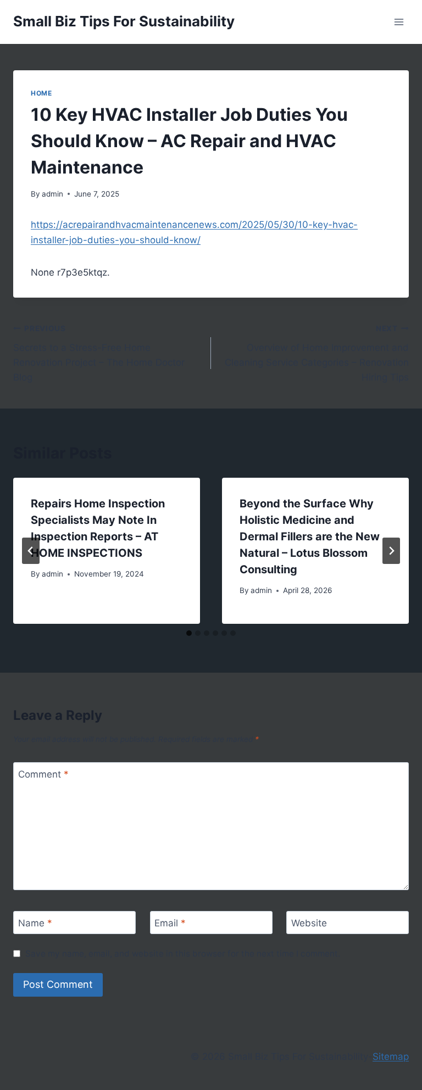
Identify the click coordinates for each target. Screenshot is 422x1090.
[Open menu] (398, 21)
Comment (43, 774)
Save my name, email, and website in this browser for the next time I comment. (182, 953)
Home (41, 93)
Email (170, 923)
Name (35, 923)
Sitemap (391, 1056)
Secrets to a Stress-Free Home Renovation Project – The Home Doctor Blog (99, 353)
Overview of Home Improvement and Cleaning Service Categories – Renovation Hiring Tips (317, 353)
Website (309, 923)
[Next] (391, 551)
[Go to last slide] (31, 551)
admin (52, 193)
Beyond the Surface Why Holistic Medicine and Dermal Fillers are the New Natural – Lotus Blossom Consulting (310, 536)
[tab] (189, 633)
